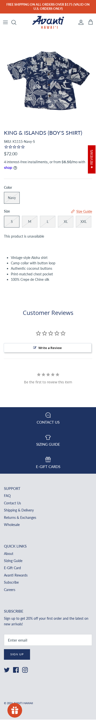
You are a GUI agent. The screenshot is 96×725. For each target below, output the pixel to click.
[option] (48, 79)
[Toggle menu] (5, 22)
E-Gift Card (12, 568)
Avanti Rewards (16, 575)
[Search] (16, 22)
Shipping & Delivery (19, 510)
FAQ (7, 496)
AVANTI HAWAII (23, 703)
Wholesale (12, 525)
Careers (9, 590)
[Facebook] (16, 670)
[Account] (79, 22)
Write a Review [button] (50, 348)
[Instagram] (25, 670)
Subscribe (11, 582)
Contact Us (12, 503)
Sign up (17, 654)
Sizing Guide (13, 561)
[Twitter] (7, 670)
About (8, 553)
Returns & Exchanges (20, 517)
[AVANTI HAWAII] (48, 22)
